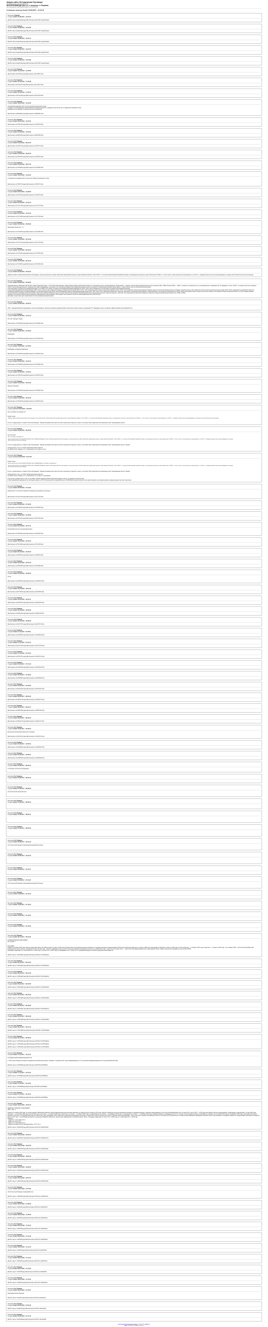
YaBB (125, 1325)
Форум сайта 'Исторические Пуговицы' (128, 1324)
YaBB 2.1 (147, 1324)
